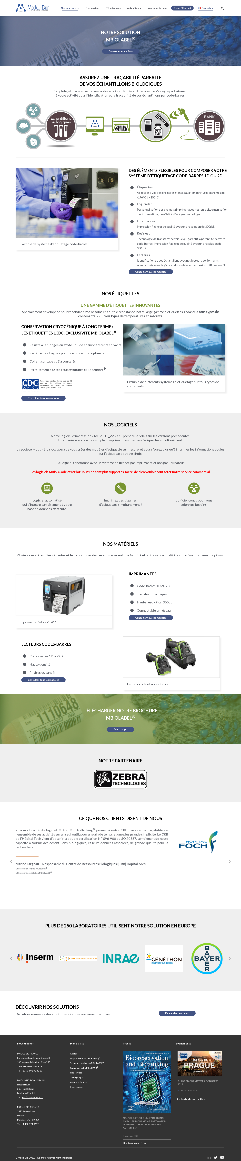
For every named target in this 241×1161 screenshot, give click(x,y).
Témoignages (76, 1077)
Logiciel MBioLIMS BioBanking (85, 1058)
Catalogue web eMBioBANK (84, 1068)
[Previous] (11, 861)
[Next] (229, 861)
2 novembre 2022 (131, 1136)
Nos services (76, 1072)
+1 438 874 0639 (30, 1124)
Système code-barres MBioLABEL (87, 1063)
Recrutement (76, 1087)
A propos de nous (78, 1082)
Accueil (73, 1053)
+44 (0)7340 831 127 (32, 1097)
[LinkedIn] (209, 1157)
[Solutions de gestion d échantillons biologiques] (32, 8)
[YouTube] (222, 1157)
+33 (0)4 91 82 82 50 (32, 1070)
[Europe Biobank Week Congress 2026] (200, 1063)
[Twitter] (215, 1157)
